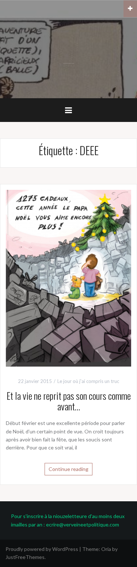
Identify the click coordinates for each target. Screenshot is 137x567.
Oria (106, 549)
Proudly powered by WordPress (41, 549)
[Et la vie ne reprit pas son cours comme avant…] (68, 278)
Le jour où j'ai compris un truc (88, 381)
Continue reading (68, 469)
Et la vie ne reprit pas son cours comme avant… (69, 400)
